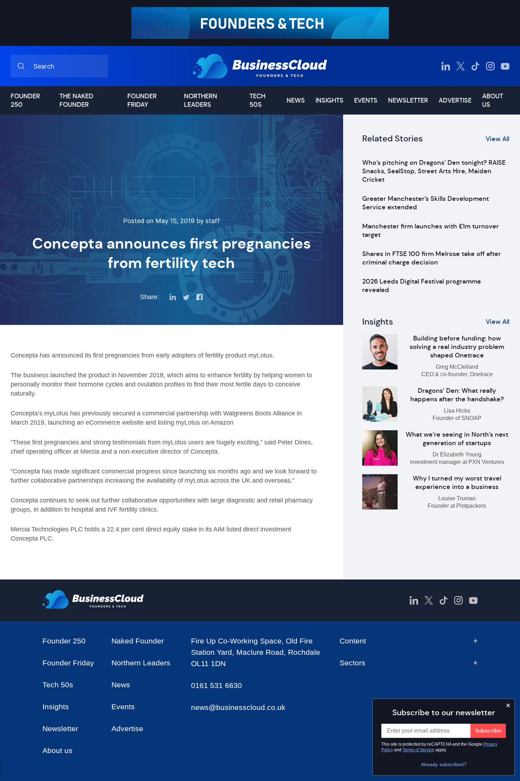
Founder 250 (25, 100)
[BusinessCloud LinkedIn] (445, 66)
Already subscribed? (444, 764)
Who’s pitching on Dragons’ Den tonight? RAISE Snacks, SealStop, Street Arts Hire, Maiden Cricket (433, 171)
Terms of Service (418, 749)
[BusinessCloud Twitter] (460, 66)
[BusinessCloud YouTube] (505, 66)
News (296, 100)
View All (497, 139)
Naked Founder (137, 641)
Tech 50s (257, 100)
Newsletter (408, 100)
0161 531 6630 (216, 685)
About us (492, 100)
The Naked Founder (76, 100)
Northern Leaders (200, 100)
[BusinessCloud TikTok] (475, 66)
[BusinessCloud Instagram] (490, 66)
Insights (329, 100)
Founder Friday (142, 100)
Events (365, 100)
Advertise (455, 100)
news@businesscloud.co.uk (238, 707)
